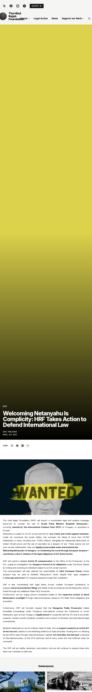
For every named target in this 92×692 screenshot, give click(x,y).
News (55, 18)
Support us (37, 6)
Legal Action (41, 18)
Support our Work (72, 18)
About (23, 18)
